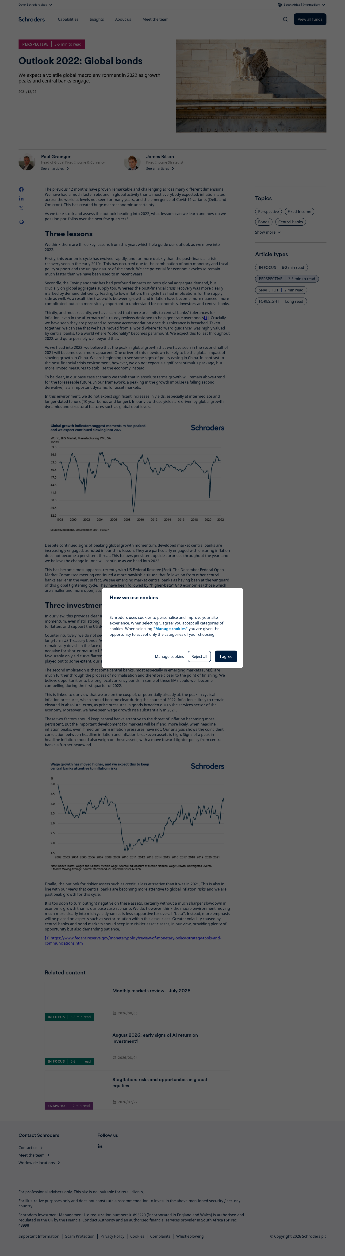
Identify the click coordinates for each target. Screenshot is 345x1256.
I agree (226, 656)
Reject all (199, 656)
